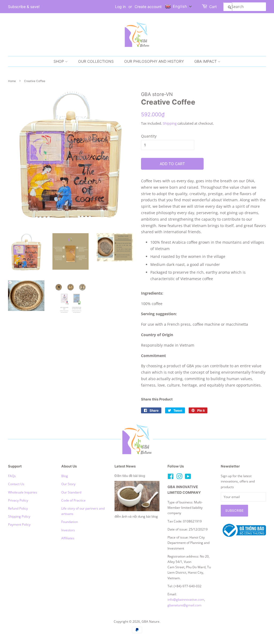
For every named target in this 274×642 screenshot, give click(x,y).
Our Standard (71, 492)
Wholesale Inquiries (22, 492)
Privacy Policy (18, 500)
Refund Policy (18, 508)
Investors (68, 530)
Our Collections (96, 61)
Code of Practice (73, 500)
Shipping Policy (19, 516)
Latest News (125, 466)
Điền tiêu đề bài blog (130, 476)
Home (12, 81)
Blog (64, 476)
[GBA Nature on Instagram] (179, 477)
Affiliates (67, 538)
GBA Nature (150, 621)
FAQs (12, 476)
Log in (120, 6)
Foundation (69, 521)
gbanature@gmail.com (184, 605)
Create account (148, 6)
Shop (59, 61)
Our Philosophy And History (154, 61)
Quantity (149, 136)
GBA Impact (206, 61)
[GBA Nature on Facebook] (171, 477)
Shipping (170, 123)
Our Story (68, 484)
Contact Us (16, 484)
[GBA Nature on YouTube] (188, 477)
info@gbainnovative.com (186, 599)
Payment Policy (19, 524)
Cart (213, 6)
